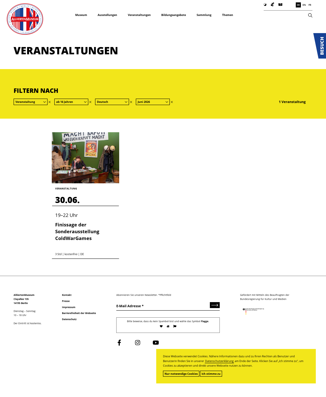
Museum (81, 15)
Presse (66, 301)
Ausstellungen (107, 15)
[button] (319, 46)
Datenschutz (69, 319)
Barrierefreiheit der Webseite (79, 313)
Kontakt (66, 295)
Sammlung (204, 15)
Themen (227, 15)
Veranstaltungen (139, 15)
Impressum (68, 307)
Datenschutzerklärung (219, 361)
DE (298, 4)
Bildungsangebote (173, 15)
